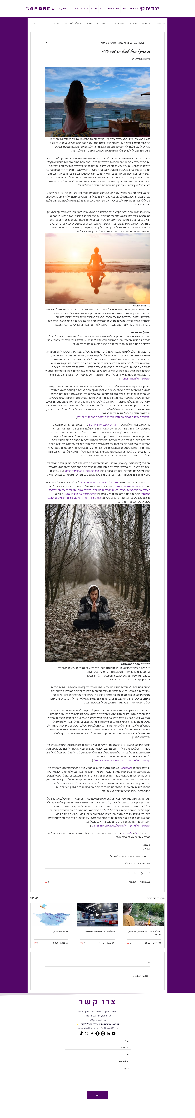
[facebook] (32, 9)
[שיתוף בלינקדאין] (135, 873)
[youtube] (40, 9)
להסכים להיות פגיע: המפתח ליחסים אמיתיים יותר (100, 931)
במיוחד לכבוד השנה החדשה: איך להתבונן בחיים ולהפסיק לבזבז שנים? (145, 933)
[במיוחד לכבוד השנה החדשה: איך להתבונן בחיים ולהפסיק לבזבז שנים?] (143, 914)
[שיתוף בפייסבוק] (149, 873)
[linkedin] (49, 9)
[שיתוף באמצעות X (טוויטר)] (142, 873)
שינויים (89, 23)
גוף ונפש (133, 23)
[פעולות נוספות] (46, 43)
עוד (58, 23)
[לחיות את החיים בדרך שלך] (51, 914)
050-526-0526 (109, 1028)
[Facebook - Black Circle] (97, 1033)
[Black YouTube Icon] (114, 1033)
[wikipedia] (53, 9)
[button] (34, 23)
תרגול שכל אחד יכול (73, 23)
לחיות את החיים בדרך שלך (60, 931)
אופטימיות (146, 23)
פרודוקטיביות (102, 23)
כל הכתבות (160, 23)
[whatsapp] (27, 9)
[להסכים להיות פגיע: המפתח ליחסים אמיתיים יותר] (97, 914)
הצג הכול (34, 898)
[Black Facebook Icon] (92, 1033)
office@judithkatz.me (88, 1028)
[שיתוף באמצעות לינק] (128, 873)
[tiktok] (44, 9)
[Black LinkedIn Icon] (108, 1033)
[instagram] (36, 9)
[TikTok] (81, 1033)
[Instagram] (103, 1033)
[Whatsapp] (87, 1033)
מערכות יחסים (118, 23)
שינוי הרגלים (129, 863)
